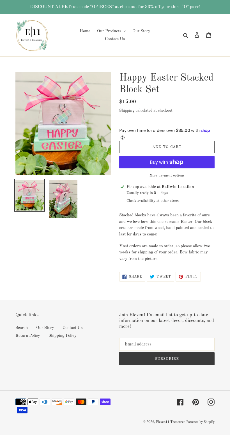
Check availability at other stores (153, 201)
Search (21, 328)
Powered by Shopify (200, 422)
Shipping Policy (63, 336)
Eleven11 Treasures (170, 422)
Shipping (127, 111)
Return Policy (27, 336)
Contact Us (73, 328)
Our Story (45, 328)
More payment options (167, 175)
